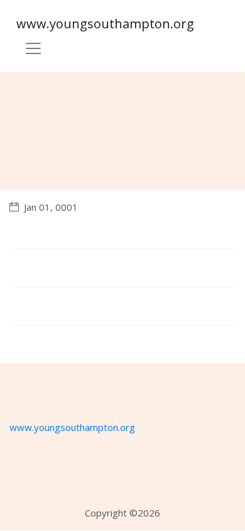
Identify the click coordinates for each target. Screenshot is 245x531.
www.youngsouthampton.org (105, 23)
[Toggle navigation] (33, 48)
